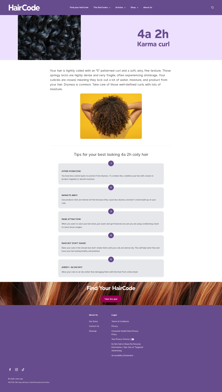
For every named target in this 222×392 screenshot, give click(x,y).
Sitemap (93, 331)
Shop (133, 7)
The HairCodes (101, 7)
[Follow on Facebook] (10, 369)
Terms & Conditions (120, 321)
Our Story (93, 321)
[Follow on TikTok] (23, 369)
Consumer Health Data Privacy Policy (125, 333)
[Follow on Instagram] (16, 369)
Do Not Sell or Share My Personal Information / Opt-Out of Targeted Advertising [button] (127, 347)
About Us (147, 7)
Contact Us (94, 326)
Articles (119, 7)
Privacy (115, 326)
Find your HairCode (79, 7)
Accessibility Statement (122, 355)
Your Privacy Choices (121, 339)
